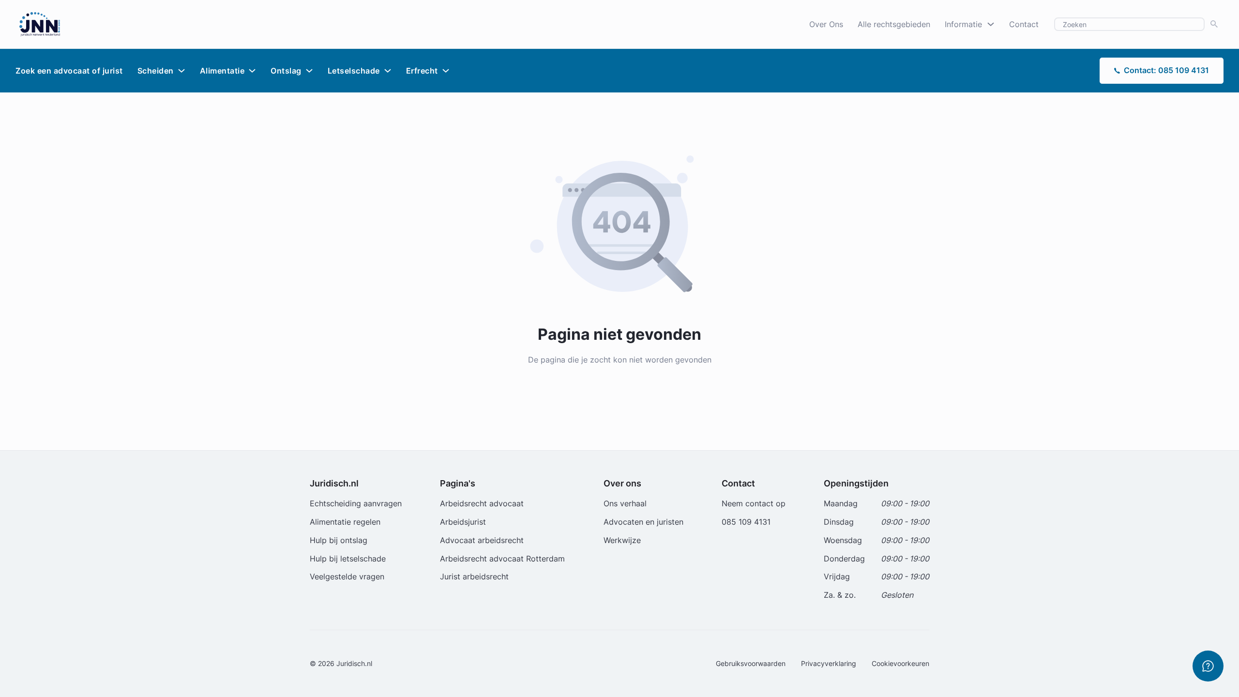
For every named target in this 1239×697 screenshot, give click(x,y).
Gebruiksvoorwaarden (751, 663)
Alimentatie (222, 71)
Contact (1024, 24)
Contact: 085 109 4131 (1166, 70)
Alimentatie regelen (345, 522)
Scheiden (155, 71)
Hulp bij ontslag (338, 540)
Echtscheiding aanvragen (356, 503)
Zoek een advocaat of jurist (69, 71)
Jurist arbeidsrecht (474, 576)
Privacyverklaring (828, 663)
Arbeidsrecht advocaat (482, 503)
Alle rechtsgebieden (894, 24)
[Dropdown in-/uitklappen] (991, 24)
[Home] (39, 23)
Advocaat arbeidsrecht (482, 540)
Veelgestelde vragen (347, 576)
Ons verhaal (625, 503)
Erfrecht (422, 71)
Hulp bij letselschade (348, 558)
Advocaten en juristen (643, 522)
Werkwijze (622, 540)
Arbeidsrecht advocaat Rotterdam (502, 558)
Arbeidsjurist (463, 522)
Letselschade (354, 71)
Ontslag (286, 71)
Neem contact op (754, 503)
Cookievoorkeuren (900, 663)
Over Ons (826, 24)
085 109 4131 (746, 522)
